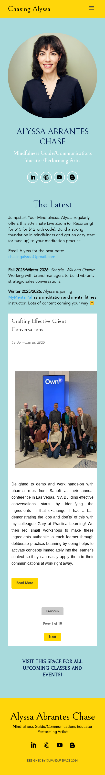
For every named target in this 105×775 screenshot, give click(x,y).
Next (52, 637)
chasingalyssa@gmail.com (31, 257)
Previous (52, 611)
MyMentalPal (20, 297)
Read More (24, 583)
